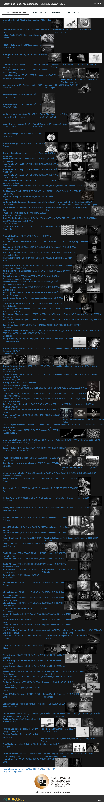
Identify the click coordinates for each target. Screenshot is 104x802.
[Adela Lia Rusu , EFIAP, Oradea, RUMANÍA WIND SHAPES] (61, 722)
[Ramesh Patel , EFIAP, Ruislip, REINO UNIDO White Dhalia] (85, 658)
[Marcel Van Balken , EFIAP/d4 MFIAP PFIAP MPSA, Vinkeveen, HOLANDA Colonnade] (74, 520)
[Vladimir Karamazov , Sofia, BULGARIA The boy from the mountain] (74, 117)
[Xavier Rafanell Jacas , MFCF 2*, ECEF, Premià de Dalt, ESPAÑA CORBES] (66, 433)
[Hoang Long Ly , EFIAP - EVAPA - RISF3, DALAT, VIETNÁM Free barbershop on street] (92, 747)
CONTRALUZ (73, 12)
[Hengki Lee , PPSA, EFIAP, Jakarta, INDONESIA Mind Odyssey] (65, 546)
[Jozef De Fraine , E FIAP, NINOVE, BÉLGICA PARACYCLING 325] (48, 107)
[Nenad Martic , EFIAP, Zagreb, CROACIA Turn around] (88, 127)
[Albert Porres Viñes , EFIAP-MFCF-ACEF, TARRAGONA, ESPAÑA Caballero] (93, 395)
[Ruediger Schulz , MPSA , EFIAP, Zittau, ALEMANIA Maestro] (68, 57)
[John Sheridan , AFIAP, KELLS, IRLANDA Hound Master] (86, 556)
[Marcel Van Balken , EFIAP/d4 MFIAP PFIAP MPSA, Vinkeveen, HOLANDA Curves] (87, 520)
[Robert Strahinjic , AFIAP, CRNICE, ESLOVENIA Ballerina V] (51, 136)
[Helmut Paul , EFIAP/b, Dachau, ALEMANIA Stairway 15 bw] (84, 23)
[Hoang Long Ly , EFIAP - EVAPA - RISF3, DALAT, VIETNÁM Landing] (62, 762)
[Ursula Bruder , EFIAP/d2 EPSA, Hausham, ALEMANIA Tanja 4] (71, 23)
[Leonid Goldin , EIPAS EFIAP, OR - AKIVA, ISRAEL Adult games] (84, 595)
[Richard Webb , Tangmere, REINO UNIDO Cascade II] (80, 687)
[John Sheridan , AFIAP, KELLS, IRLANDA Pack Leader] (84, 576)
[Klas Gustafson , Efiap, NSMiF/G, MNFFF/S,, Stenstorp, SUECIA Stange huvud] (66, 747)
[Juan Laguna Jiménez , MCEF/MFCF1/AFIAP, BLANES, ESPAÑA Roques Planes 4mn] (66, 288)
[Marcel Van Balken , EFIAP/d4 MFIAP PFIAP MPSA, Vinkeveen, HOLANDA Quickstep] (74, 530)
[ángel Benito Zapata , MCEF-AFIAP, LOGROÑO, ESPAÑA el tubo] (92, 166)
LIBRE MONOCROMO (15, 12)
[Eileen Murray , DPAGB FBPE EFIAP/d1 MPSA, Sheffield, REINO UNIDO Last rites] (90, 648)
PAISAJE (56, 12)
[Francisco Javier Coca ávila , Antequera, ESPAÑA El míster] (90, 185)
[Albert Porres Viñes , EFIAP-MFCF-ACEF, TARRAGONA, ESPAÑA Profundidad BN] (67, 412)
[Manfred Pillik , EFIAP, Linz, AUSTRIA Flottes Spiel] (84, 88)
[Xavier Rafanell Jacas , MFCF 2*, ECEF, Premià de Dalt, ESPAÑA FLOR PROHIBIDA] (80, 433)
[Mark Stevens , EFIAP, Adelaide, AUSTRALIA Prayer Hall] (92, 73)
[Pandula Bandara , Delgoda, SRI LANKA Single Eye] (83, 732)
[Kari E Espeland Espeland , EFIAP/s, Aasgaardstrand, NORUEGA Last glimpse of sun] (97, 605)
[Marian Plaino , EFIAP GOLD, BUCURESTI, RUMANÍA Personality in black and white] (85, 707)
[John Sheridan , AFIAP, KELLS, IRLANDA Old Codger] (84, 566)
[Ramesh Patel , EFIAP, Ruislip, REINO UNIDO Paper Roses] (72, 658)
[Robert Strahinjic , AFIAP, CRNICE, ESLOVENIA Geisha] (51, 146)
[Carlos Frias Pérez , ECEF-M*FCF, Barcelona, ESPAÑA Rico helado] (81, 229)
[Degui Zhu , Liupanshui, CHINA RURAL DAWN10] (75, 127)
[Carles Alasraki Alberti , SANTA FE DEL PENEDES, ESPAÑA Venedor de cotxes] (89, 156)
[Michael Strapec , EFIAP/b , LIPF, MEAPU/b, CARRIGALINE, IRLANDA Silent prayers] (70, 595)
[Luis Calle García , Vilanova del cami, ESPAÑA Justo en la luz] (92, 176)
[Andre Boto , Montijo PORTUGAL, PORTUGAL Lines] (93, 638)
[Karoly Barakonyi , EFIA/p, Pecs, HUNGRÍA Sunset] (87, 530)
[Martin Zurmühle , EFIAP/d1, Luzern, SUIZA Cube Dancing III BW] (79, 747)
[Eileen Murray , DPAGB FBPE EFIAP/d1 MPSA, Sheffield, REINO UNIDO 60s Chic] (64, 648)
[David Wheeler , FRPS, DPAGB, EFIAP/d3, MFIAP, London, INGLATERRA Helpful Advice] (78, 546)
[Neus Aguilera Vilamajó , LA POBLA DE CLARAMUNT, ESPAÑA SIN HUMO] (62, 156)
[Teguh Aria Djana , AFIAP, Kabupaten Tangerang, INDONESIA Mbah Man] (51, 546)
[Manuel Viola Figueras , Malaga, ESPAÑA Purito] (79, 461)
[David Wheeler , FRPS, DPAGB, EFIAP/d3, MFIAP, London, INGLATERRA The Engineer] (91, 546)
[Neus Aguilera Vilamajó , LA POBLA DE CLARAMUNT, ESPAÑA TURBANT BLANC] (76, 156)
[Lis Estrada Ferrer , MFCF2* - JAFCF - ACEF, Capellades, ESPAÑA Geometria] (68, 229)
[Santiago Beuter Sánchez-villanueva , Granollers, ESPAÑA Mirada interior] (65, 176)
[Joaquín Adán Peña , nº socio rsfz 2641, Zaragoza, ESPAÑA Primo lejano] (78, 146)
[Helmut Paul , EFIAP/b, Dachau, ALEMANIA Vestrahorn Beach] (47, 48)
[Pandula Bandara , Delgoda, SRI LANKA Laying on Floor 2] (75, 722)
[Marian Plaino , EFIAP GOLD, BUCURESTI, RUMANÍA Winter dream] (47, 722)
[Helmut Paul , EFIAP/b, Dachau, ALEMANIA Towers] (47, 38)
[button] (97, 3)
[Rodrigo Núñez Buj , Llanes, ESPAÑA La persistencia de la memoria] (47, 359)
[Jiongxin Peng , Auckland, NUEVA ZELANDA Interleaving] (78, 615)
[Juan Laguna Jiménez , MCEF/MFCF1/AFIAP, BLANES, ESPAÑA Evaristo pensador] (90, 278)
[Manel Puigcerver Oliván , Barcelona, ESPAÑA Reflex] (80, 412)
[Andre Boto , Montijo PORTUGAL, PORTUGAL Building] (91, 615)
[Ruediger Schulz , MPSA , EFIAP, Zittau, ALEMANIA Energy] (55, 57)
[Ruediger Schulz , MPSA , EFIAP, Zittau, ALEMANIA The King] (82, 57)
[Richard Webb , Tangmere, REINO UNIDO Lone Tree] (93, 687)
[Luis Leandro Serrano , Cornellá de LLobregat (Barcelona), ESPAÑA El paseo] (80, 288)
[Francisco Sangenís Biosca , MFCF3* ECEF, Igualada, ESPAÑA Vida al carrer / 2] (86, 451)
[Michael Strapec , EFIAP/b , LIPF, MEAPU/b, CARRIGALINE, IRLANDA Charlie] (70, 585)
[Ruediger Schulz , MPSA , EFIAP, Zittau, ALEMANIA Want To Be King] (95, 57)
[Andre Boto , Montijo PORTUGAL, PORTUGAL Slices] (50, 648)
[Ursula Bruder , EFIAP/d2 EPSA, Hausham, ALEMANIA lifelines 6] (57, 23)
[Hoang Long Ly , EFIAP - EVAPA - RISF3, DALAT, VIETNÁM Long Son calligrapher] (75, 762)
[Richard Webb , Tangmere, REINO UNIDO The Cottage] (86, 697)
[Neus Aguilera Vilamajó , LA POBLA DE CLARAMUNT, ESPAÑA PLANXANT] (91, 146)
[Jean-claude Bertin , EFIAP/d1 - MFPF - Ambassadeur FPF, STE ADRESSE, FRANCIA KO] (84, 491)
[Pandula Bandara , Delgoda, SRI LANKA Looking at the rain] (88, 722)
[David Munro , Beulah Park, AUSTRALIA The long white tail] (79, 73)
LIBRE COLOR (39, 12)
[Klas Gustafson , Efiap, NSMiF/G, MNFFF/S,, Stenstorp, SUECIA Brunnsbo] (96, 732)
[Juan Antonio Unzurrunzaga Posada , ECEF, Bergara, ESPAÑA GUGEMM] (66, 461)
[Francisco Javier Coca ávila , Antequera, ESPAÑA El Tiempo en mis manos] (87, 195)
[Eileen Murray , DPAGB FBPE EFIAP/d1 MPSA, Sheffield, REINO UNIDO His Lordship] (77, 648)
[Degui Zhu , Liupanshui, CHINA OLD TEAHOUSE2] (87, 117)
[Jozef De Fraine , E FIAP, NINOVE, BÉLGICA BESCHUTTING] (48, 97)
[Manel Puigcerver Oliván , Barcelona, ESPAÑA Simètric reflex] (93, 412)
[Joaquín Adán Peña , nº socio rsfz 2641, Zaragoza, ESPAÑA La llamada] (65, 146)
